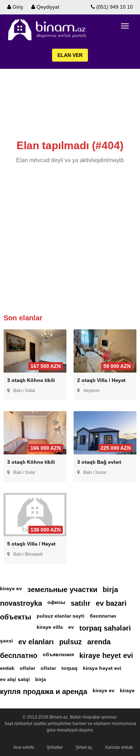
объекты (15, 617)
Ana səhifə (23, 747)
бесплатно (103, 616)
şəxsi (6, 641)
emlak (7, 668)
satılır (80, 603)
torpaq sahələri (105, 628)
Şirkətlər (55, 747)
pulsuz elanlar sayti (60, 616)
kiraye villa (50, 627)
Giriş (17, 7)
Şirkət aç (83, 747)
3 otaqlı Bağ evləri (99, 462)
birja (110, 589)
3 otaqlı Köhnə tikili (31, 380)
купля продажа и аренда (43, 691)
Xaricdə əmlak (119, 747)
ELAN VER (70, 55)
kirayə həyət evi (102, 668)
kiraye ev (104, 690)
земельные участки (62, 589)
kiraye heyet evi (106, 655)
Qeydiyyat (47, 7)
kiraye (127, 690)
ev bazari (111, 603)
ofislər (27, 668)
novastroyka (21, 603)
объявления (58, 654)
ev (71, 627)
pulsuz (70, 642)
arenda (99, 642)
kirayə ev (11, 588)
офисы (56, 602)
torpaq (69, 668)
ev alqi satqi (15, 679)
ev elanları (36, 642)
